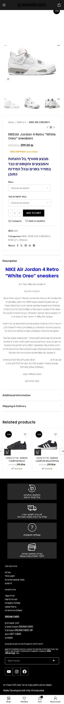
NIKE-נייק (21, 122)
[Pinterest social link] (26, 245)
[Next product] (54, 127)
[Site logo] (32, 4)
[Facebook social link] (17, 245)
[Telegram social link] (34, 245)
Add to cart (33, 213)
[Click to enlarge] (8, 79)
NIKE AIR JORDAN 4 (39, 122)
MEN (24, 236)
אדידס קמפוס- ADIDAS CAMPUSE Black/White (47, 459)
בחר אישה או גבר (17, 196)
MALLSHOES (42, 359)
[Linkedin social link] (30, 245)
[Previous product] (47, 127)
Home (11, 122)
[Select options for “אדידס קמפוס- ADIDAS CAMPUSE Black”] (7, 452)
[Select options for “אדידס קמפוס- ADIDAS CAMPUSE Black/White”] (37, 452)
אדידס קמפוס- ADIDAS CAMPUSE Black (17, 459)
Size (10, 181)
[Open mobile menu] (4, 5)
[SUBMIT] (53, 661)
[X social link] (21, 245)
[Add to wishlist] (25, 434)
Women (24, 239)
